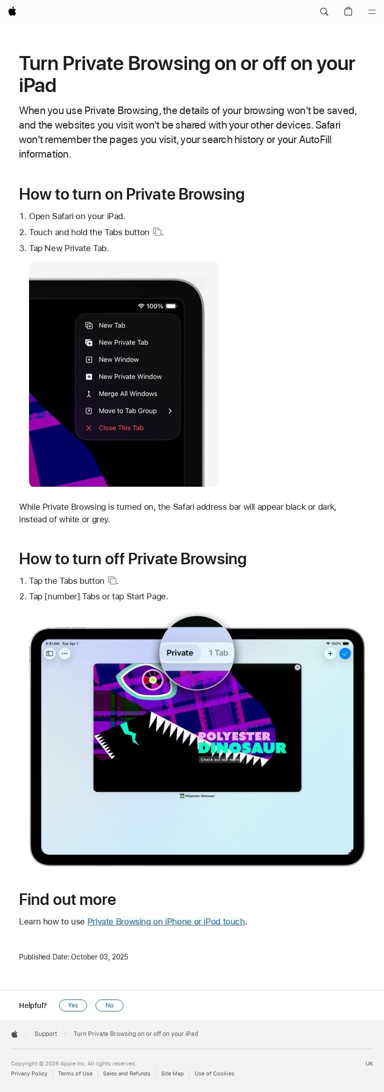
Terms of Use (75, 1073)
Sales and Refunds (126, 1073)
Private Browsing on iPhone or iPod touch (166, 921)
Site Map (172, 1073)
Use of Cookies (214, 1073)
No (110, 1005)
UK (369, 1063)
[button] (324, 12)
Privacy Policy (29, 1073)
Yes (73, 1005)
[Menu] (372, 12)
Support (45, 1033)
